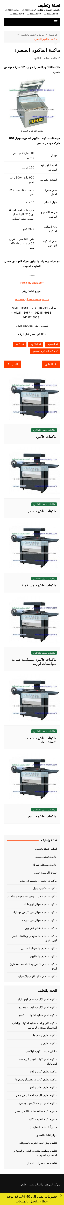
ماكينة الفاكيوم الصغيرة (43, 351)
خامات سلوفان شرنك (45, 864)
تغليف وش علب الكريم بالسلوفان (38, 1142)
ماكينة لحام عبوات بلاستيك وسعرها (37, 1103)
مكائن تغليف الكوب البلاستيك (40, 1051)
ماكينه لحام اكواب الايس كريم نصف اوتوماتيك (37, 1061)
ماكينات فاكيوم (46, 436)
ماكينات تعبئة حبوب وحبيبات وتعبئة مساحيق (32, 896)
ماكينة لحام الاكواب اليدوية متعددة (38, 1007)
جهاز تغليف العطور (46, 1135)
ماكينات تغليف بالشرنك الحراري (39, 948)
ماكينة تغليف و (48, 1043)
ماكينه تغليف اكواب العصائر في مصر (36, 1095)
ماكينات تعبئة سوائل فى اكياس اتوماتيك (35, 912)
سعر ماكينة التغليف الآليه (43, 1119)
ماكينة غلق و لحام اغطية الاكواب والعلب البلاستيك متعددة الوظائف (34, 1025)
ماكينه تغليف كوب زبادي (43, 1071)
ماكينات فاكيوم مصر (42, 511)
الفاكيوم (35, 344)
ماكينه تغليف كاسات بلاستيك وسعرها (36, 1079)
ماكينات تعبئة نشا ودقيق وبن (41, 928)
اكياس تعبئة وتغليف (46, 848)
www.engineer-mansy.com (32, 299)
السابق (49, 364)
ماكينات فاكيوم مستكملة (39, 585)
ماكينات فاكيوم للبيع (42, 816)
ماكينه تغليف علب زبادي (43, 1087)
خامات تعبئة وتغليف (46, 856)
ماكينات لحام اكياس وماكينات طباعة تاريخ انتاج (33, 966)
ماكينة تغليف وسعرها (45, 1035)
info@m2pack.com (32, 282)
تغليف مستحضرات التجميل (42, 1163)
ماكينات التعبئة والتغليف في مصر (38, 880)
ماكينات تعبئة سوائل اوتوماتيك (40, 904)
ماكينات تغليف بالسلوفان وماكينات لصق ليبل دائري (34, 938)
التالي (14, 364)
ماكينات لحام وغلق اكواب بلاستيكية (37, 976)
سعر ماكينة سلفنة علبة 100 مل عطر (36, 1111)
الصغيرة (51, 344)
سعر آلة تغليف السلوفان (43, 1127)
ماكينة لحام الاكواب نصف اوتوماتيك (37, 999)
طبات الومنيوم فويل (45, 872)
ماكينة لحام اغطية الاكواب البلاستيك (37, 1015)
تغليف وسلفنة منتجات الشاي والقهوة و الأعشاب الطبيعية (35, 1153)
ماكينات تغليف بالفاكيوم (45, 58)
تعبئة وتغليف (49, 5)
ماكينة (19, 344)
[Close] (61, 1195)
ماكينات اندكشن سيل (45, 888)
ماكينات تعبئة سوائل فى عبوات (39, 920)
